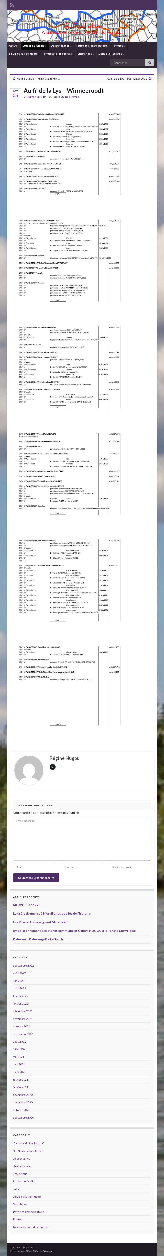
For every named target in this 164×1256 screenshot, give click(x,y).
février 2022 (20, 996)
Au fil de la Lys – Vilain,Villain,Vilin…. (38, 78)
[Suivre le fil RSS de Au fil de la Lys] (12, 4)
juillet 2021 (20, 1049)
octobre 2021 (21, 1026)
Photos (119, 45)
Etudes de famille (34, 45)
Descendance (21, 1158)
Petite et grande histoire (92, 45)
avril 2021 (19, 1064)
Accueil (13, 45)
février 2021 (20, 1079)
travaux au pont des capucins (31, 1227)
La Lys (16, 1189)
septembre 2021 (23, 1034)
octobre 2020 (21, 1110)
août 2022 (19, 973)
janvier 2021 (20, 1087)
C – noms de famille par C (28, 1143)
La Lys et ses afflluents (23, 53)
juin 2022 (18, 980)
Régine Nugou (34, 96)
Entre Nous (85, 53)
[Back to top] (155, 1247)
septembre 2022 (23, 965)
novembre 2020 (23, 1102)
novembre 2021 (23, 1018)
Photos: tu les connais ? (59, 53)
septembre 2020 (23, 1117)
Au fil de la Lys (82, 25)
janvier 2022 (20, 1003)
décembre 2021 (23, 1011)
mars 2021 (19, 1072)
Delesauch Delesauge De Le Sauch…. (39, 939)
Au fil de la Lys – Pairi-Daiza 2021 (127, 78)
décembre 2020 (23, 1094)
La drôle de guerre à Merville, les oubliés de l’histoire (52, 913)
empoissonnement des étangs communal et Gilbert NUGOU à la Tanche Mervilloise (74, 930)
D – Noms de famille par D (29, 1151)
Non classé (20, 1204)
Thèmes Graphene (43, 1251)
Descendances (60, 45)
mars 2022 (19, 988)
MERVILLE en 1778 (26, 905)
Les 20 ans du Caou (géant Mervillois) (40, 922)
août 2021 (19, 1041)
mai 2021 (18, 1056)
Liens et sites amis (110, 53)
